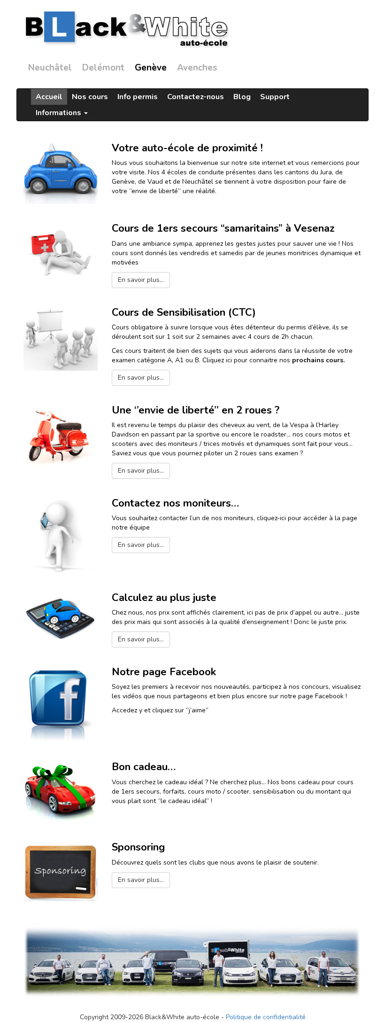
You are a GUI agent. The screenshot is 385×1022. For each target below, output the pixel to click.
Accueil (49, 97)
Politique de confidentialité (266, 1017)
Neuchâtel (50, 68)
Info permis (137, 97)
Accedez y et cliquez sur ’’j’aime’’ (160, 710)
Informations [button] (59, 113)
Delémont (103, 68)
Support (275, 97)
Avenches (197, 68)
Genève (151, 68)
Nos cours (90, 97)
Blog (242, 97)
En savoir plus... (141, 279)
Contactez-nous (195, 97)
